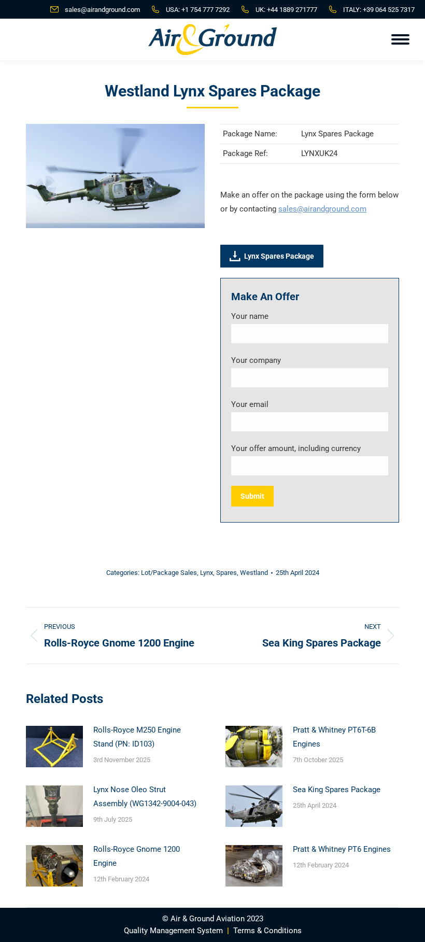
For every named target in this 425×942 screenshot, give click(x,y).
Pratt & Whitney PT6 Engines (342, 849)
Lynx (206, 573)
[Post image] (54, 746)
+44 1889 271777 (292, 9)
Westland (254, 573)
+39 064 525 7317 (389, 9)
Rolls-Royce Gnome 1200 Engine (136, 856)
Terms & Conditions (267, 930)
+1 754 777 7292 (205, 9)
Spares (226, 573)
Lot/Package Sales (169, 573)
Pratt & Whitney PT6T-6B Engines (334, 737)
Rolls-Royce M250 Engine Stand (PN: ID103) (137, 737)
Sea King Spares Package (336, 789)
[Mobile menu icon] (400, 39)
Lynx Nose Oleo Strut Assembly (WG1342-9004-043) (144, 796)
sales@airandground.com (102, 9)
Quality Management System (173, 930)
